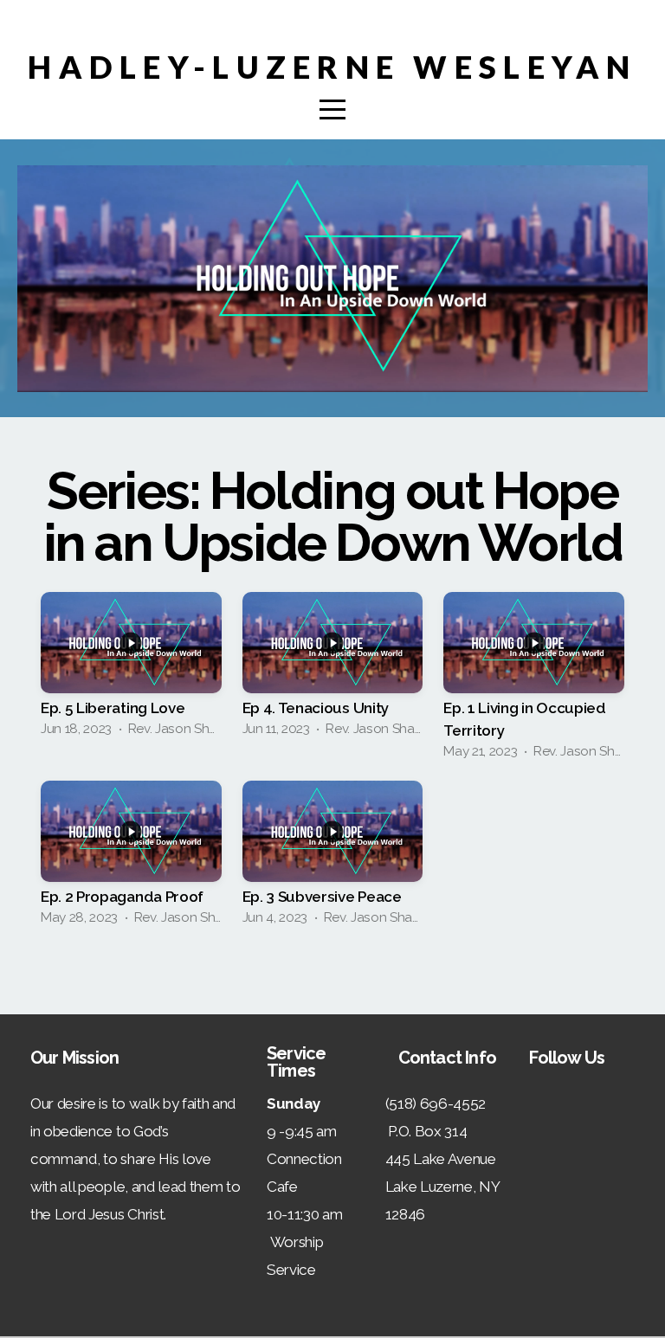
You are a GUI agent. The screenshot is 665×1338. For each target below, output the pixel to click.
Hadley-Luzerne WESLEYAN (332, 67)
